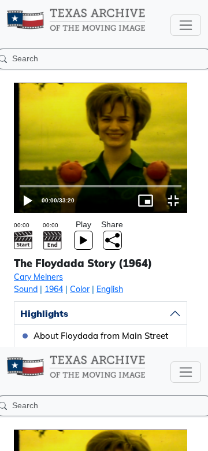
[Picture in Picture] (166, 437)
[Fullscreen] (194, 437)
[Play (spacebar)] (14, 437)
